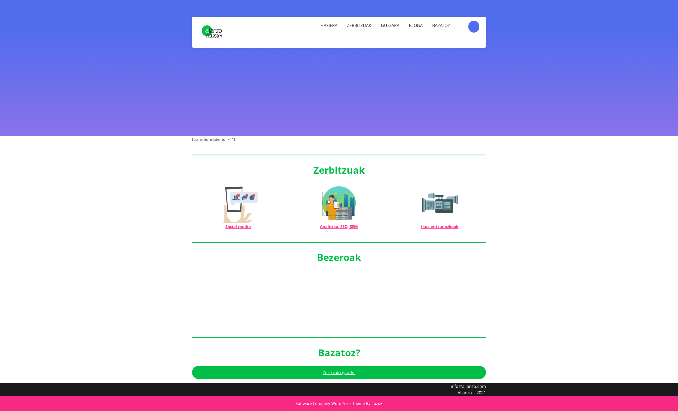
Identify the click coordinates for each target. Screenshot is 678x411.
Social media (238, 226)
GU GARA (390, 25)
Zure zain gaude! (339, 372)
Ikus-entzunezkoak (439, 226)
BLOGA (416, 25)
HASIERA (328, 25)
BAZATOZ (441, 25)
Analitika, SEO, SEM (339, 226)
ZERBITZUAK (359, 25)
